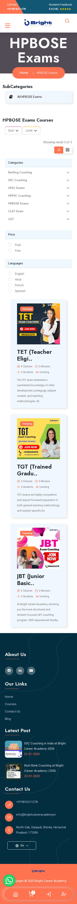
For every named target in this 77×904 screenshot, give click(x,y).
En (22, 845)
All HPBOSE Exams (29, 96)
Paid (18, 245)
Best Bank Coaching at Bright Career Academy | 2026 (43, 768)
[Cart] (30, 894)
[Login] (48, 894)
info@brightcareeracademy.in (36, 814)
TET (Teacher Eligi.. (34, 355)
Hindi (18, 279)
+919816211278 (16, 9)
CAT (11, 219)
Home (24, 73)
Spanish (20, 291)
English (19, 273)
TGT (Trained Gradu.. (34, 470)
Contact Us (12, 711)
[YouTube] (31, 671)
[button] (38, 172)
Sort (11, 130)
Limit (29, 130)
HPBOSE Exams (18, 203)
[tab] (38, 172)
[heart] (59, 316)
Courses (10, 704)
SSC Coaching (17, 180)
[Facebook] (9, 671)
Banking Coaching (20, 172)
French (19, 285)
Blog (8, 719)
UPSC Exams (16, 188)
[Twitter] (20, 671)
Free (18, 250)
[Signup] (63, 894)
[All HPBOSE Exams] (12, 96)
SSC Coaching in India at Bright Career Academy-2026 (45, 746)
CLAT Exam (15, 211)
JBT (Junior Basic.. (30, 579)
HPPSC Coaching (19, 195)
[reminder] (59, 309)
